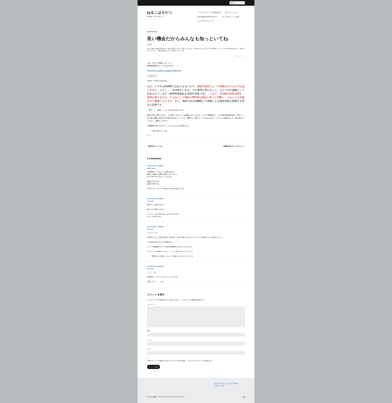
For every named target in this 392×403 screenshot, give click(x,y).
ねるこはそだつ (159, 12)
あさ (150, 44)
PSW (150, 135)
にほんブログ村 (219, 386)
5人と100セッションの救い (231, 17)
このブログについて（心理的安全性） (210, 12)
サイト (149, 349)
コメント (151, 304)
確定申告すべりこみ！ (156, 146)
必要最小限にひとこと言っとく (233, 146)
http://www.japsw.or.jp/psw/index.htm (164, 71)
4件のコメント (240, 56)
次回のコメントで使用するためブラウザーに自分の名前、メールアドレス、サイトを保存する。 (180, 361)
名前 (148, 331)
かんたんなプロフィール (205, 21)
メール (149, 340)
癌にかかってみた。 (232, 12)
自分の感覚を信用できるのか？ (208, 17)
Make (154, 397)
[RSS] (244, 397)
